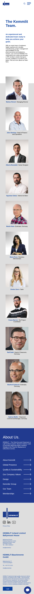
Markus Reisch (11, 102)
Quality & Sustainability (12, 470)
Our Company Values (12, 474)
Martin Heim (10, 226)
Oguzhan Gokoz (11, 195)
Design (6, 479)
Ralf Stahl (10, 352)
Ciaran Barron (13, 320)
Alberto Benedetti (11, 165)
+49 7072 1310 (9, 565)
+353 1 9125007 (9, 545)
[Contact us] (26, 589)
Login (7, 589)
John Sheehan (11, 132)
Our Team (7, 489)
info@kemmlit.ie (7, 547)
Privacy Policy (6, 526)
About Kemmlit (9, 460)
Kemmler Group (9, 484)
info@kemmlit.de (7, 568)
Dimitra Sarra (14, 289)
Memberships (8, 494)
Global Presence (10, 465)
